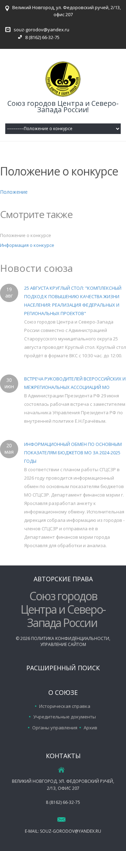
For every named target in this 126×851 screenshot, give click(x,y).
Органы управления (54, 727)
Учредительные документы (64, 717)
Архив (90, 727)
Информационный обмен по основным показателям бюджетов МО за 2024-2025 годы (73, 452)
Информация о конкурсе (27, 245)
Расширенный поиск (63, 668)
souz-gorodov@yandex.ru (41, 29)
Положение (14, 191)
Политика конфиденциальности (70, 638)
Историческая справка (64, 706)
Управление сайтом (63, 644)
